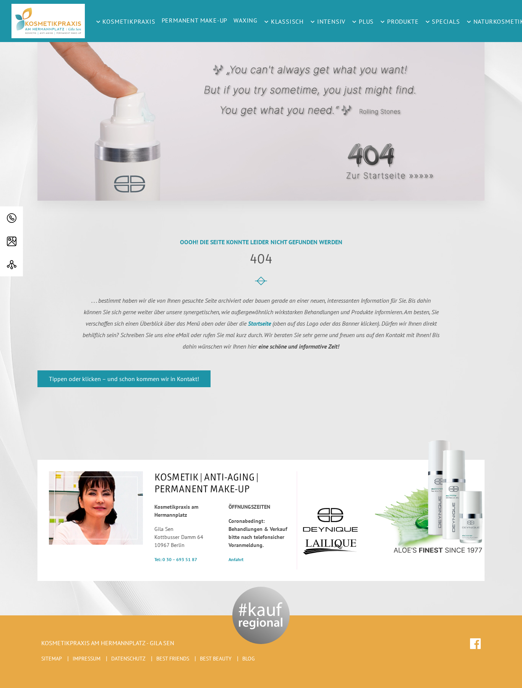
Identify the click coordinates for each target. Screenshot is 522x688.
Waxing (245, 20)
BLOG (248, 658)
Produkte (401, 21)
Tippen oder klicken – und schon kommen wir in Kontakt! (124, 379)
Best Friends (172, 658)
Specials (445, 21)
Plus (365, 21)
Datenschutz (128, 658)
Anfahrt (236, 559)
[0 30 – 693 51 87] (11, 218)
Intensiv (330, 21)
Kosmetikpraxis (128, 21)
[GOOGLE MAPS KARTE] (11, 241)
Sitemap (51, 658)
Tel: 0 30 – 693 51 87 (175, 559)
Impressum (87, 658)
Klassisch (286, 21)
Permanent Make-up (195, 20)
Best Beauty (216, 658)
